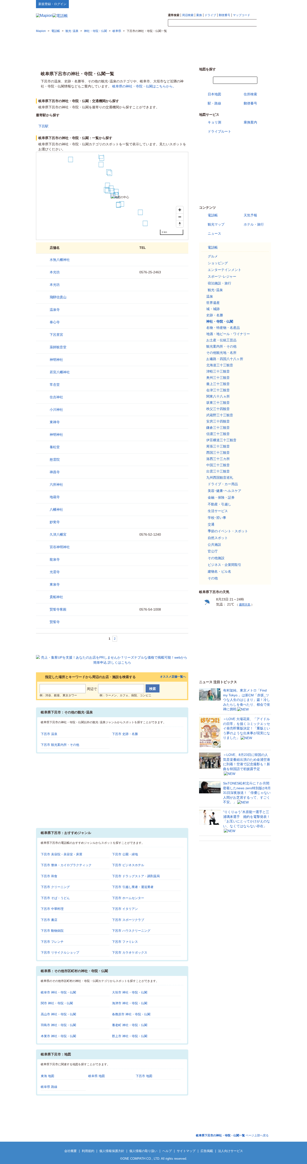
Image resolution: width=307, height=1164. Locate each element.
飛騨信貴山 (58, 297)
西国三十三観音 (218, 452)
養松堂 (55, 447)
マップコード (241, 15)
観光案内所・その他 (221, 346)
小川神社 (56, 409)
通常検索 (173, 15)
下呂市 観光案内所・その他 (60, 745)
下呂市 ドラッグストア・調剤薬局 (136, 876)
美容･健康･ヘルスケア (224, 491)
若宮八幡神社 (60, 372)
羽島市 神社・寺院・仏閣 (58, 1025)
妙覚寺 (55, 522)
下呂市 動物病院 (52, 930)
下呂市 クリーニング (55, 887)
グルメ (213, 256)
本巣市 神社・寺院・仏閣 (58, 1036)
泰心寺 (55, 322)
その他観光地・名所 (221, 353)
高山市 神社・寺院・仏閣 (58, 1014)
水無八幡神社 (60, 260)
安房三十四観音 (218, 421)
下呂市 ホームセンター (128, 898)
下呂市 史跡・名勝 (125, 734)
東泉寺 (55, 584)
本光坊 (55, 272)
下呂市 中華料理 (52, 909)
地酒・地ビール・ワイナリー (228, 334)
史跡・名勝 (214, 315)
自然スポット (218, 538)
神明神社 (56, 359)
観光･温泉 (215, 290)
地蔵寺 (55, 497)
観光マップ (216, 224)
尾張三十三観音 (218, 446)
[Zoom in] (179, 209)
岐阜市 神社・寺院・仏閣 (58, 992)
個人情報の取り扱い (143, 1151)
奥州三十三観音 (218, 378)
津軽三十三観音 (218, 371)
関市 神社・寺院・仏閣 (57, 1003)
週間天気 (244, 604)
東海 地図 (47, 1076)
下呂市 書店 (49, 920)
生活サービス (218, 511)
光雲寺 (55, 572)
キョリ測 (214, 122)
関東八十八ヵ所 (218, 396)
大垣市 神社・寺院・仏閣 (129, 992)
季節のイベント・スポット (228, 531)
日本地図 (214, 94)
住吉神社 (56, 397)
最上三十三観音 (218, 384)
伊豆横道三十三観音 (221, 440)
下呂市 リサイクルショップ (60, 952)
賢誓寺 (55, 622)
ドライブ (210, 15)
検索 (263, 23)
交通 (211, 524)
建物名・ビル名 (219, 571)
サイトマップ (263, 3)
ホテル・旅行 (254, 224)
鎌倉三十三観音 (218, 427)
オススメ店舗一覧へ (173, 676)
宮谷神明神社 (60, 547)
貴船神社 (56, 597)
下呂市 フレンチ (52, 941)
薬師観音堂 (58, 347)
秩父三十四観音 (218, 409)
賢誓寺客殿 (58, 609)
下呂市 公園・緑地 (125, 854)
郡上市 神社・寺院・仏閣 (129, 1036)
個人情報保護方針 (111, 1151)
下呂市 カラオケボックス (129, 952)
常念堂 (55, 384)
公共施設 (214, 544)
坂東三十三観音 (218, 402)
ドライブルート (219, 131)
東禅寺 (55, 422)
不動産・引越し (219, 504)
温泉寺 (55, 310)
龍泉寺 (55, 559)
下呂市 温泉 (49, 734)
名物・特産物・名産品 (223, 328)
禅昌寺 (55, 472)
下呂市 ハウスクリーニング (131, 930)
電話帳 (213, 215)
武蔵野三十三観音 (219, 415)
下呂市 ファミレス (125, 941)
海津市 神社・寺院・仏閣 (129, 1003)
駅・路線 (214, 103)
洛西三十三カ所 (218, 459)
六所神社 (56, 484)
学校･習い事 (217, 518)
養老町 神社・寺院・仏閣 (129, 1025)
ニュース (214, 233)
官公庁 (213, 551)
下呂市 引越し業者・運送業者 (133, 887)
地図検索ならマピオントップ (224, 3)
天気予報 (250, 215)
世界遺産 (213, 303)
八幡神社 (56, 509)
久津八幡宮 (58, 534)
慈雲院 (55, 459)
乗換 (199, 15)
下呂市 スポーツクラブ (128, 920)
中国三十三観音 (218, 465)
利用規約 (88, 1151)
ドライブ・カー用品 (223, 484)
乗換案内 (250, 122)
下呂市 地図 (144, 1076)
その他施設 (216, 558)
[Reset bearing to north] (179, 223)
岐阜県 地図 (96, 1076)
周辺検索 (188, 15)
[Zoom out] (179, 216)
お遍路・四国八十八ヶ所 (224, 359)
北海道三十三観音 (219, 365)
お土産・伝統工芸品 (221, 340)
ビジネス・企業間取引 (224, 565)
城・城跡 (213, 309)
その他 (213, 578)
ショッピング (218, 263)
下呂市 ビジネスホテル (128, 865)
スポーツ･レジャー (222, 276)
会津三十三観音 (218, 390)
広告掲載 (207, 1151)
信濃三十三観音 (218, 434)
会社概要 (70, 1151)
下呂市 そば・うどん (55, 898)
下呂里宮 (56, 335)
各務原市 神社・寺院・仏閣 (131, 1014)
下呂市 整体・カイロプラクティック (66, 865)
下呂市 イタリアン (125, 909)
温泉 (209, 296)
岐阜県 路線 (49, 1087)
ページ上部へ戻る (232, 1135)
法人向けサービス (230, 1151)
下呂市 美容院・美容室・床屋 (61, 854)
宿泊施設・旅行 (219, 283)
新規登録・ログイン (52, 4)
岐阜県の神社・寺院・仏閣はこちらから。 (144, 86)
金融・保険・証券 (221, 497)
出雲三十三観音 (218, 471)
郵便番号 (224, 15)
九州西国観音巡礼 (219, 477)
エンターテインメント (224, 270)
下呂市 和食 (49, 876)
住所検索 (250, 94)
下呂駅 (43, 126)
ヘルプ (248, 3)
